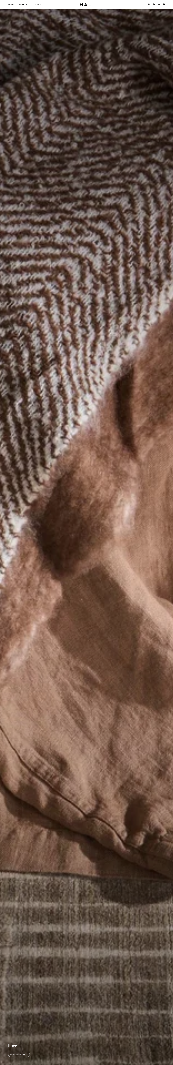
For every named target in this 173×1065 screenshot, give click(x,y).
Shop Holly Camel (19, 1054)
